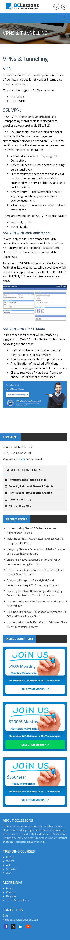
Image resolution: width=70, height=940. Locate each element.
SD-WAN (11, 869)
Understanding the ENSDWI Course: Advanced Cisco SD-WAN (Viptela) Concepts (37, 624)
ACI (8, 865)
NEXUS (10, 857)
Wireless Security (20, 499)
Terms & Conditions (17, 900)
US (6, 916)
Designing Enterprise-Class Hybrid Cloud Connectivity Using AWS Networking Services (33, 582)
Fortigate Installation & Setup (27, 479)
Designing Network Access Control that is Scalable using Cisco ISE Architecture (36, 551)
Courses (11, 892)
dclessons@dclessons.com (22, 919)
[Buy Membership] (35, 396)
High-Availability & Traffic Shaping (30, 493)
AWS (9, 873)
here (22, 459)
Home (9, 888)
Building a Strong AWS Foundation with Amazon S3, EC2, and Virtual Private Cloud (36, 614)
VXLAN (10, 861)
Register (11, 896)
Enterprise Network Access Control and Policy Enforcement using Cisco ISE (33, 561)
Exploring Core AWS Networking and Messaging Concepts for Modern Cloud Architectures (34, 593)
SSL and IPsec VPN (20, 506)
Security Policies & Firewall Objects (31, 486)
